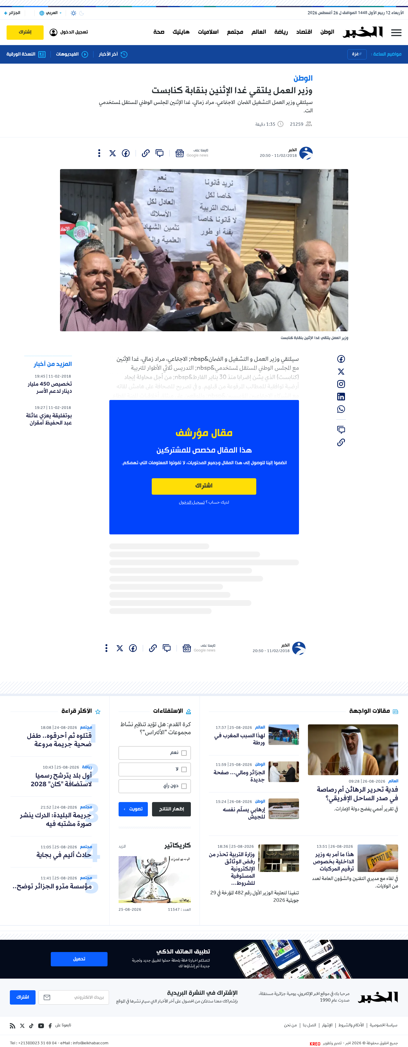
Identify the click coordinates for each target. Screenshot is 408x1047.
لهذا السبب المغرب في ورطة (239, 739)
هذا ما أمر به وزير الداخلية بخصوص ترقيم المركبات (333, 862)
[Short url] (146, 153)
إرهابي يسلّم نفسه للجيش (244, 813)
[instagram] (341, 384)
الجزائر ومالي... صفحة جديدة (239, 776)
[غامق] (81, 13)
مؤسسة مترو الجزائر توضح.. (52, 886)
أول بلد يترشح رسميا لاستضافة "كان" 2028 (61, 780)
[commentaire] (159, 153)
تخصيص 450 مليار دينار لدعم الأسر (50, 387)
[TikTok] (31, 1025)
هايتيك (181, 32)
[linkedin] (341, 397)
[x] (112, 153)
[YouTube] (41, 1025)
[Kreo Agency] (316, 1044)
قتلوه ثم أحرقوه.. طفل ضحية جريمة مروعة (59, 740)
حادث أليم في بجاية (64, 855)
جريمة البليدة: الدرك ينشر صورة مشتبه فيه (56, 820)
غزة (355, 54)
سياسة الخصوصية (383, 1025)
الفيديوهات (67, 54)
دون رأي (170, 786)
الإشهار (327, 1025)
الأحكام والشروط (351, 1025)
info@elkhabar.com (90, 1044)
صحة (159, 32)
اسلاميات (208, 32)
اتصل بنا (309, 1025)
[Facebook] (50, 1025)
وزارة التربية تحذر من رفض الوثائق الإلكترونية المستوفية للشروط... (232, 869)
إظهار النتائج (171, 809)
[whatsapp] (341, 409)
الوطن (327, 32)
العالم (258, 32)
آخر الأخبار (108, 54)
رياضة (281, 32)
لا (177, 769)
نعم (174, 753)
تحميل (79, 959)
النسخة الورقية (21, 54)
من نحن (290, 1025)
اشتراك (204, 486)
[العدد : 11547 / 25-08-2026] (155, 879)
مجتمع (235, 32)
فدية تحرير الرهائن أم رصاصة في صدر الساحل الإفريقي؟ (357, 794)
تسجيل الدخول (192, 502)
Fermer (396, 32)
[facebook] (126, 153)
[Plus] (99, 153)
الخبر (293, 150)
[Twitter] (22, 1025)
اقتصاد (304, 32)
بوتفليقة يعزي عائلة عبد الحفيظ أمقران (49, 419)
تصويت (135, 809)
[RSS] (12, 1025)
